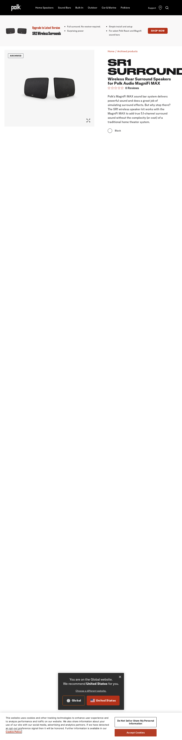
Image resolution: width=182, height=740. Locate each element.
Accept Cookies (136, 732)
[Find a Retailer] (160, 8)
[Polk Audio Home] (16, 8)
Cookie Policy (14, 731)
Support (152, 8)
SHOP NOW (158, 30)
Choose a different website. (91, 690)
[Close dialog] (120, 677)
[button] (44, 7)
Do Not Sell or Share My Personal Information (135, 722)
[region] (91, 726)
